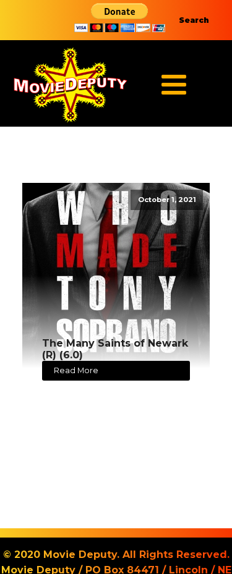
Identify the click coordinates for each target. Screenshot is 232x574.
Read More (76, 370)
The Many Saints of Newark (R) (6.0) (115, 349)
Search (194, 20)
